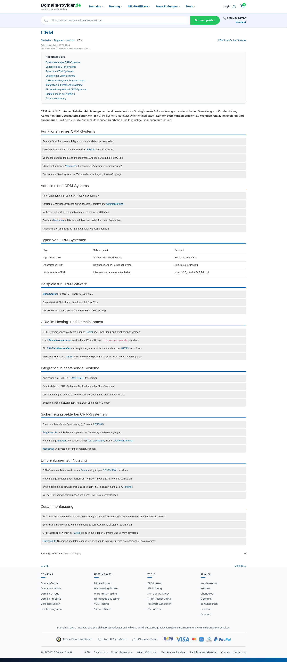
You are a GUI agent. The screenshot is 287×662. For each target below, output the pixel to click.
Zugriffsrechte (50, 432)
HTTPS (125, 348)
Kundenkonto (209, 583)
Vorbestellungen (50, 603)
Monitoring (48, 449)
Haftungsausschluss (61, 553)
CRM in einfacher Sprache (232, 40)
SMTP (81, 378)
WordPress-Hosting (105, 593)
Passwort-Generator (159, 603)
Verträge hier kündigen (173, 652)
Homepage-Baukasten (107, 598)
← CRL (45, 566)
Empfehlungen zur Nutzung (60, 94)
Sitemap (205, 614)
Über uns (206, 598)
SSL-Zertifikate (138, 6)
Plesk (69, 356)
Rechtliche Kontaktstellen (203, 652)
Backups (62, 440)
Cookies (225, 652)
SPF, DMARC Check (158, 593)
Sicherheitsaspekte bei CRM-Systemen (66, 89)
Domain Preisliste (51, 598)
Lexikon (70, 40)
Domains (95, 6)
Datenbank (98, 440)
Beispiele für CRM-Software (60, 75)
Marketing (58, 220)
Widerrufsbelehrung (122, 652)
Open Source (50, 294)
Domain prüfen (205, 20)
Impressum (240, 652)
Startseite (46, 40)
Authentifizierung (123, 440)
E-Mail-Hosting (102, 583)
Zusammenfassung (56, 98)
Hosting (114, 6)
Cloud (77, 533)
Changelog (207, 593)
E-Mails (91, 149)
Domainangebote (51, 588)
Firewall (128, 487)
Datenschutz (49, 541)
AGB (87, 652)
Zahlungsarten (209, 603)
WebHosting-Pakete (106, 588)
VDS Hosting (101, 603)
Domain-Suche (49, 583)
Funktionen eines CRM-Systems (63, 62)
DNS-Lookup (154, 583)
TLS (89, 440)
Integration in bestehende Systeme (64, 85)
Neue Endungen (167, 6)
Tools (189, 6)
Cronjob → (240, 566)
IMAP (74, 378)
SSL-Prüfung (154, 588)
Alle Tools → (154, 609)
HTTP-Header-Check (159, 598)
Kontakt (241, 22)
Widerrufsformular (147, 652)
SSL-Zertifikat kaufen (58, 348)
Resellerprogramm (51, 609)
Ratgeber (58, 40)
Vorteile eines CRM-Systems (61, 67)
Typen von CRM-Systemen (60, 71)
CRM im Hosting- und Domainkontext (65, 80)
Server (89, 332)
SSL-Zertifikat (110, 470)
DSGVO (98, 424)
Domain (84, 470)
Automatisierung (114, 204)
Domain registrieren (60, 340)
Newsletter (71, 166)
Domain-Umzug (50, 593)
